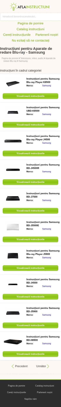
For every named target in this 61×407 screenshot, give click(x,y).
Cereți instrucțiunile (17, 34)
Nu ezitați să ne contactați (30, 40)
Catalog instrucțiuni (30, 29)
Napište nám (30, 399)
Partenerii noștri (46, 34)
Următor (41, 366)
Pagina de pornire (31, 23)
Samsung (46, 85)
